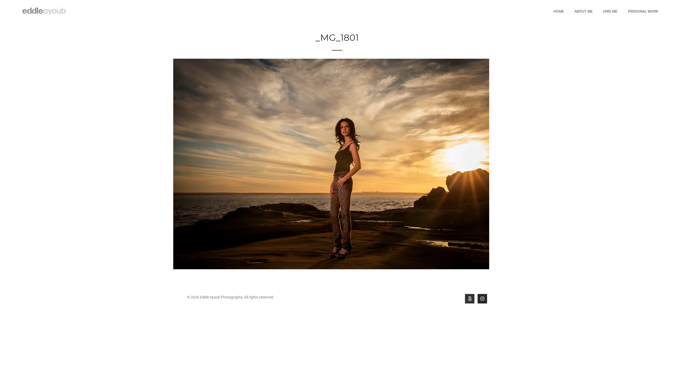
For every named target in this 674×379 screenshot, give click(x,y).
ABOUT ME (583, 11)
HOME (558, 11)
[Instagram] (482, 298)
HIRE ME (610, 11)
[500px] (469, 298)
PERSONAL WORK (643, 11)
